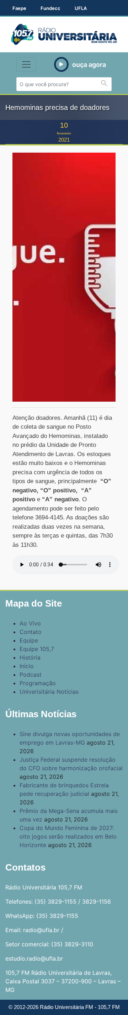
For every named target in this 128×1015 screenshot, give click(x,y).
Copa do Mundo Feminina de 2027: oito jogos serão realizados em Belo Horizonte (68, 836)
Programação (38, 683)
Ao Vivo (30, 623)
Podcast (31, 674)
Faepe (19, 8)
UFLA (81, 8)
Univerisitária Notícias (49, 691)
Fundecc (50, 8)
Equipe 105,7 (37, 648)
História (30, 657)
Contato (31, 631)
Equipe (29, 640)
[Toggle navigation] (26, 64)
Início (27, 666)
